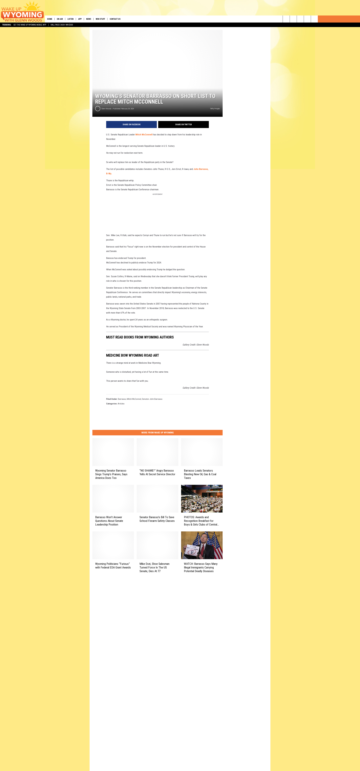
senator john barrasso (152, 399)
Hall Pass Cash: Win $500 (62, 25)
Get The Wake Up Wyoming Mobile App (30, 25)
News (88, 19)
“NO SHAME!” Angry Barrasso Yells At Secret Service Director (157, 472)
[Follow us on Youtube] (314, 19)
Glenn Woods (106, 109)
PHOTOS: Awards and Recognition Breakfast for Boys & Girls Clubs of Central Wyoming (200, 521)
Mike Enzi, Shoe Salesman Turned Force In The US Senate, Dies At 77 (154, 567)
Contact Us (115, 19)
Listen (71, 19)
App (80, 19)
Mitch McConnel (134, 399)
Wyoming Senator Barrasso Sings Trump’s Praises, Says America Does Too (111, 474)
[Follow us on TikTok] (307, 19)
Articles (121, 404)
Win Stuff (100, 19)
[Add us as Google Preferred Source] (293, 19)
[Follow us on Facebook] (300, 19)
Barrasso (122, 399)
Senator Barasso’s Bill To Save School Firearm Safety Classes (157, 519)
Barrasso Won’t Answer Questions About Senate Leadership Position (109, 521)
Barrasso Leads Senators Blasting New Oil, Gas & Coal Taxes (200, 474)
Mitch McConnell (144, 134)
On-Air (60, 19)
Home (49, 19)
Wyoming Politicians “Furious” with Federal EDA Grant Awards (113, 565)
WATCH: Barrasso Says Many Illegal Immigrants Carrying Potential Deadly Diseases (201, 567)
